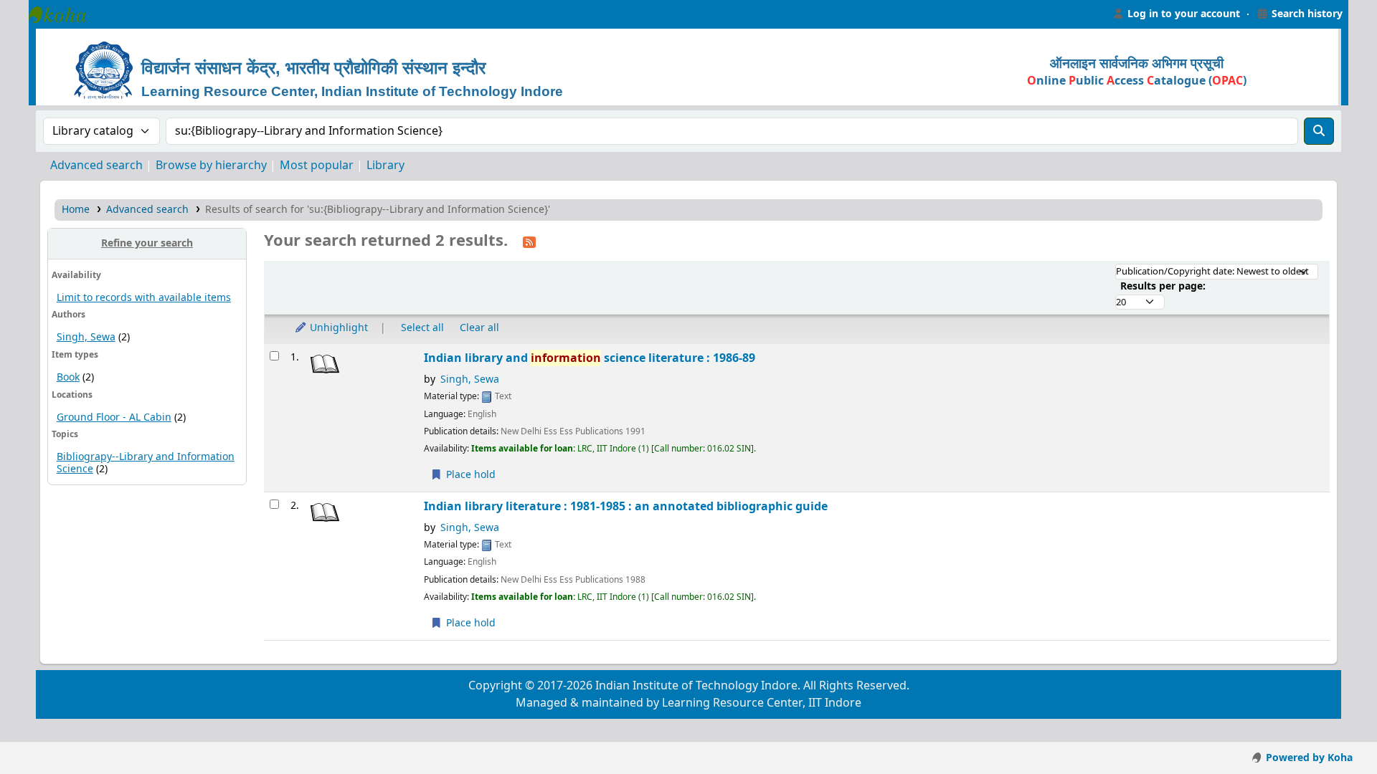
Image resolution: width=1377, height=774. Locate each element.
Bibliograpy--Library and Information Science (146, 463)
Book (68, 377)
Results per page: (1163, 286)
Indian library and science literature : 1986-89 (589, 358)
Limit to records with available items (144, 297)
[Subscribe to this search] (529, 241)
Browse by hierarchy (211, 165)
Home (76, 209)
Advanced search (96, 165)
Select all (422, 327)
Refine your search (147, 243)
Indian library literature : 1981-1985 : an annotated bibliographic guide (626, 506)
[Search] (1319, 131)
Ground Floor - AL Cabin (114, 417)
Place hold (469, 474)
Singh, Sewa (86, 337)
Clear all (479, 327)
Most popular (317, 165)
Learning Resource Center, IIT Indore (64, 14)
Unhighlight (337, 327)
